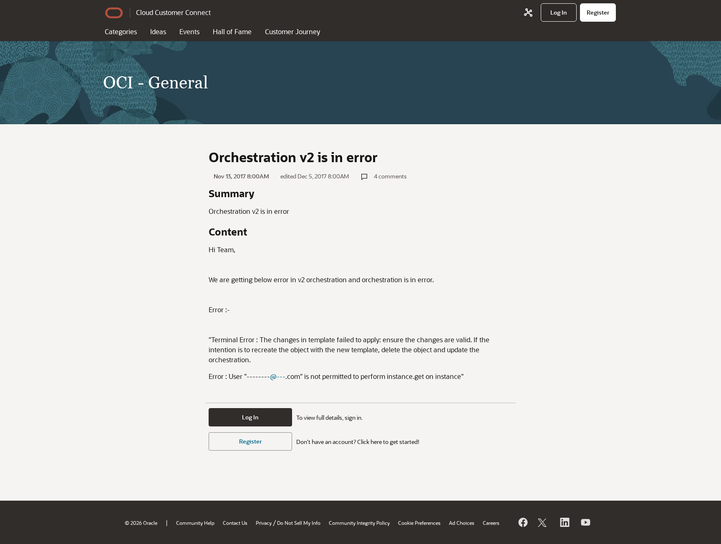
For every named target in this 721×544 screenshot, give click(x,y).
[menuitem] (559, 12)
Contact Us (235, 522)
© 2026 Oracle (141, 522)
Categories (121, 31)
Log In (250, 417)
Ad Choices (461, 522)
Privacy (264, 522)
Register (250, 441)
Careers (491, 522)
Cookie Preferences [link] (419, 522)
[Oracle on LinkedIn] (564, 522)
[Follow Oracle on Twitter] (543, 522)
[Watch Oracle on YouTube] (585, 522)
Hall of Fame (232, 31)
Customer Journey (292, 31)
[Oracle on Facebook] (522, 522)
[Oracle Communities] (528, 13)
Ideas (158, 31)
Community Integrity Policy (359, 522)
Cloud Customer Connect (173, 12)
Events (189, 31)
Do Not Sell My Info (298, 522)
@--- (277, 376)
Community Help (195, 522)
